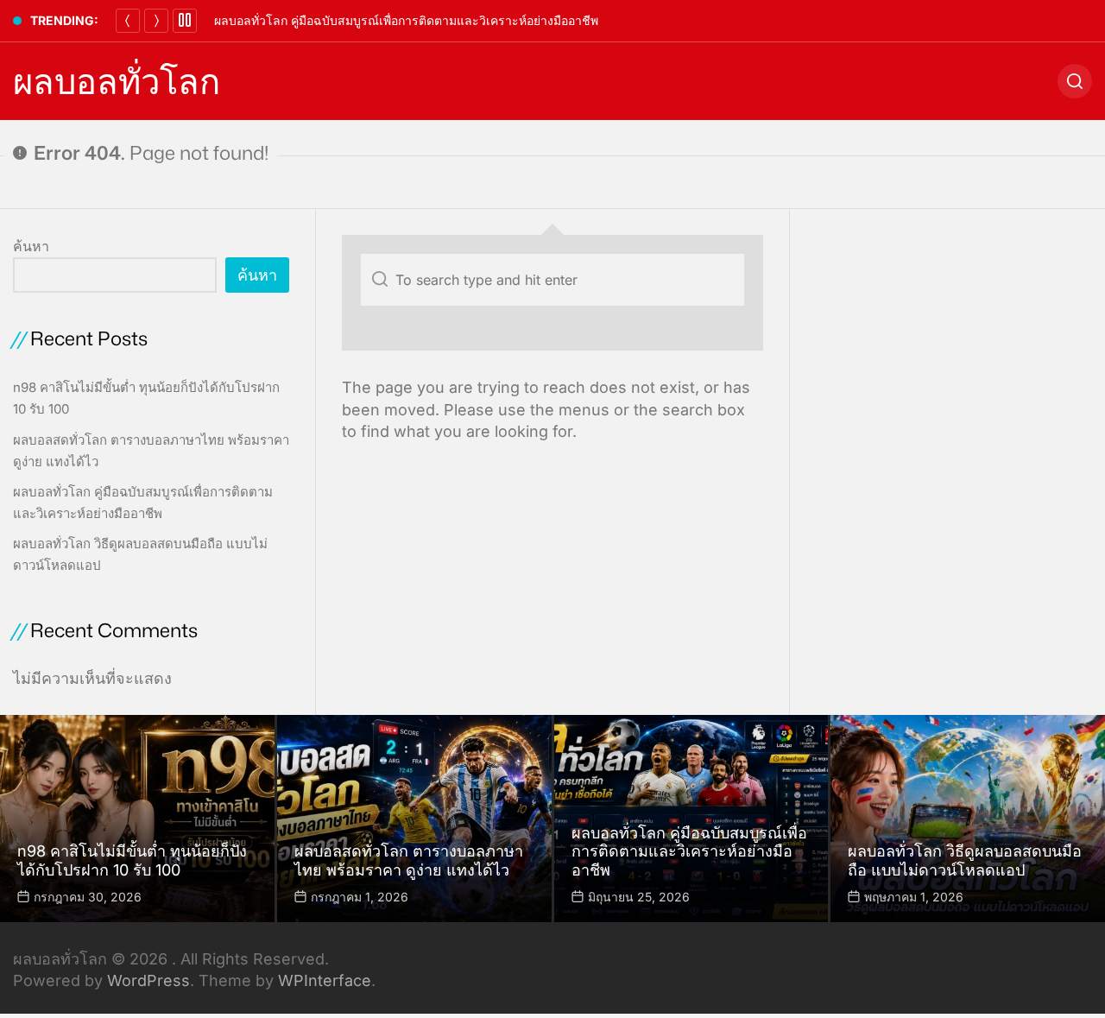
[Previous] (128, 21)
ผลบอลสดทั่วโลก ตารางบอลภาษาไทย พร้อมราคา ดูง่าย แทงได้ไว (408, 860)
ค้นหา (31, 246)
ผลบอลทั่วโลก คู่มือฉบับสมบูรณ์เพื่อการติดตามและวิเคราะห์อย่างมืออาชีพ (406, 20)
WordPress (148, 980)
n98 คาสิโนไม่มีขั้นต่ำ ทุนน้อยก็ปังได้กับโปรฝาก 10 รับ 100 (132, 860)
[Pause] (185, 21)
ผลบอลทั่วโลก (116, 81)
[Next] (156, 21)
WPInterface (324, 980)
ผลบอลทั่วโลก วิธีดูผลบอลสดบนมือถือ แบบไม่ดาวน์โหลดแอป (965, 860)
